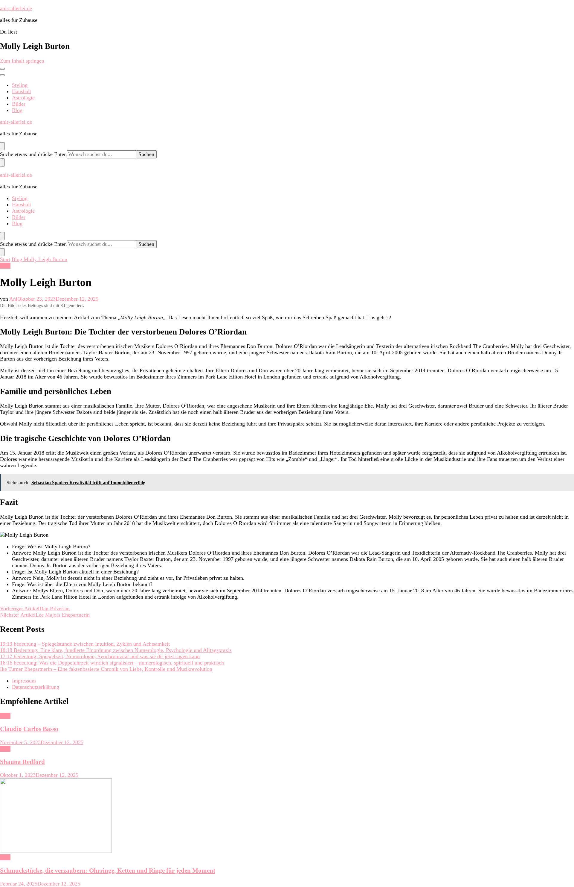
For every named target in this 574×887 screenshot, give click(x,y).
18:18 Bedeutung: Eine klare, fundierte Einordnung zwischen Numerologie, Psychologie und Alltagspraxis (116, 650)
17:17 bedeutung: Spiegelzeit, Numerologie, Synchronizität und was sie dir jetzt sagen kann (100, 656)
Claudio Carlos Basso (29, 728)
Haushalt (21, 91)
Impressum (24, 681)
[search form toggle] (2, 146)
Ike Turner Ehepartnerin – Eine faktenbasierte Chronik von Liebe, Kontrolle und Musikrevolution (106, 669)
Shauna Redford (22, 761)
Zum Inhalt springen (22, 61)
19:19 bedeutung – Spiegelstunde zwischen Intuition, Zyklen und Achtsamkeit (85, 644)
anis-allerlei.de (16, 8)
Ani (13, 299)
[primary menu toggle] (2, 69)
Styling (20, 85)
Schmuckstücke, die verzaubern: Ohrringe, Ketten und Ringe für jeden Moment (107, 870)
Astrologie (23, 98)
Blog (17, 110)
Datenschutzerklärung (35, 687)
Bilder (18, 104)
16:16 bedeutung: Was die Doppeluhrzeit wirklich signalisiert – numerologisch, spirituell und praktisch (112, 663)
